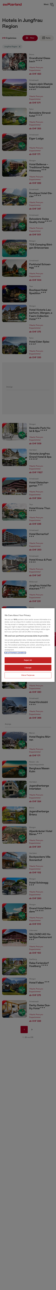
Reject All (28, 660)
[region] (28, 645)
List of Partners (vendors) (15, 653)
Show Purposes (27, 675)
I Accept (28, 668)
